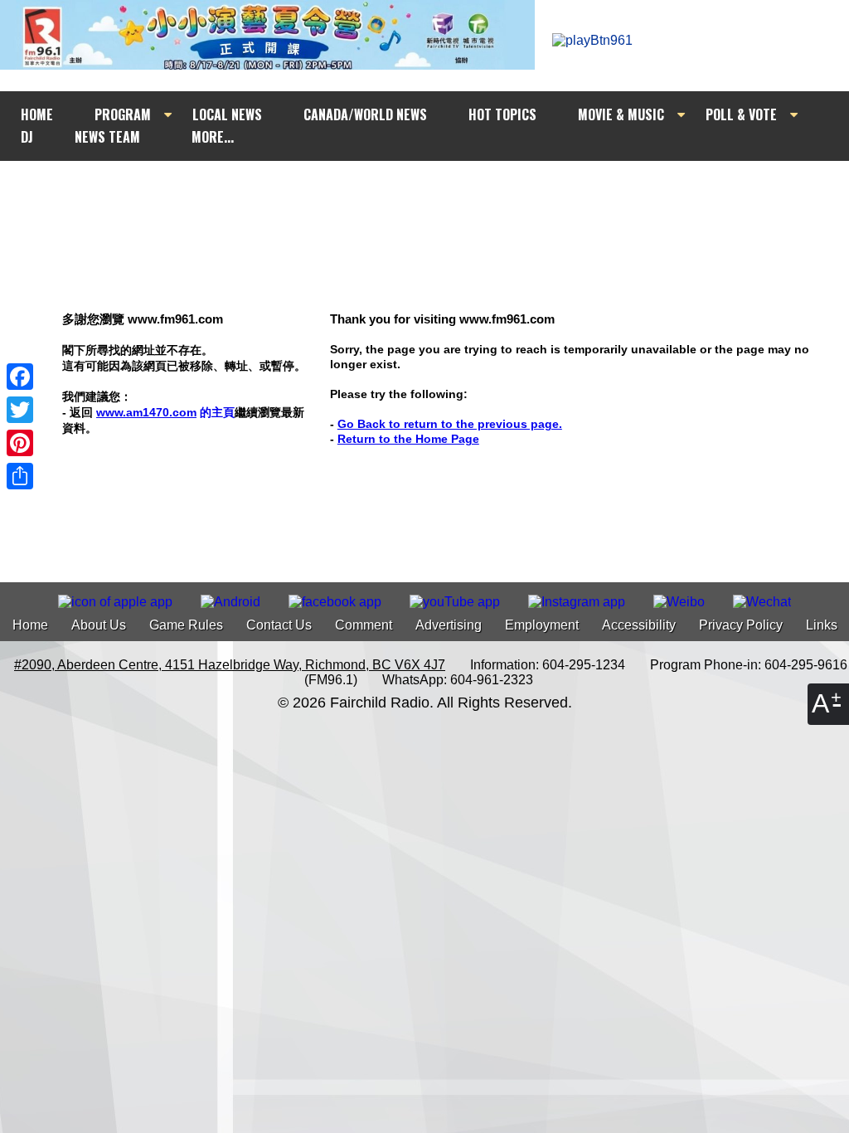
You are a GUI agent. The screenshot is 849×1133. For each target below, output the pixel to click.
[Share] (19, 476)
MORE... (213, 137)
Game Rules (186, 625)
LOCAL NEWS (227, 114)
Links (821, 625)
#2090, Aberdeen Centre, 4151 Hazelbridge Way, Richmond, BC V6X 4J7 (229, 665)
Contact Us (279, 625)
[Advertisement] (439, 192)
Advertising (448, 625)
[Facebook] (19, 376)
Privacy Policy (741, 625)
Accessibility (639, 625)
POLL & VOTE (741, 114)
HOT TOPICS (502, 114)
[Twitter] (19, 409)
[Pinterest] (19, 443)
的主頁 (165, 412)
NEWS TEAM (107, 137)
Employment (542, 625)
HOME (37, 114)
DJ (27, 137)
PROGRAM (123, 114)
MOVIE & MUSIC (621, 114)
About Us (98, 625)
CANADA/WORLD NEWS (365, 114)
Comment (363, 625)
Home (30, 625)
